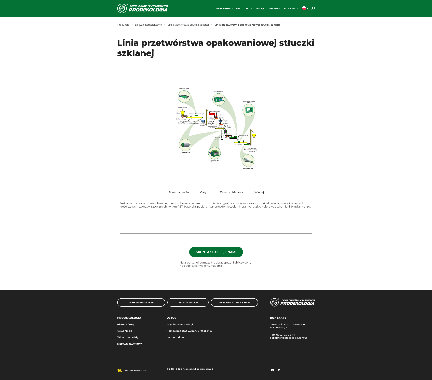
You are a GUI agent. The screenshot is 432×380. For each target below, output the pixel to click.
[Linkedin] (278, 370)
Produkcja (123, 24)
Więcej (259, 192)
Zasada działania (231, 192)
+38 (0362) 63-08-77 (282, 334)
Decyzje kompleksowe (148, 24)
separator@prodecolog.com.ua (288, 337)
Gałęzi (204, 192)
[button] (216, 252)
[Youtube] (272, 370)
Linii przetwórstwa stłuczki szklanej (188, 24)
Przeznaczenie (179, 192)
